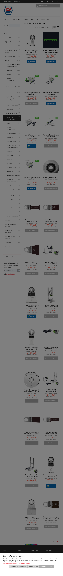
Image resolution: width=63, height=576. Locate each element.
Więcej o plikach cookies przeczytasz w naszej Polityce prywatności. (16, 563)
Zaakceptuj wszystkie (46, 566)
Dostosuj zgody (33, 566)
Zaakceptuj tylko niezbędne (18, 566)
